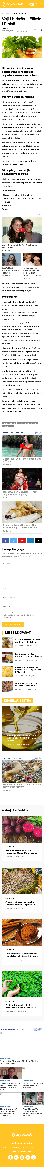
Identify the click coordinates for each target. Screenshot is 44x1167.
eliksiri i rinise (24, 423)
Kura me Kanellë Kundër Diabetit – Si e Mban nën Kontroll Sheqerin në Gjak (22, 955)
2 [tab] (37, 709)
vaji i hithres (8, 426)
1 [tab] (35, 709)
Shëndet (7, 14)
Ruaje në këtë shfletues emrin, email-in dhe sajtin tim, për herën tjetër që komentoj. (21, 615)
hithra (35, 423)
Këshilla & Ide (13, 731)
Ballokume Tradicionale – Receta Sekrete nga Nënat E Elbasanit (28, 670)
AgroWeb (5, 29)
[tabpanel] (22, 728)
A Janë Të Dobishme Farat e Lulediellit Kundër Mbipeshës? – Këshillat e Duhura (21, 903)
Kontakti (27, 1143)
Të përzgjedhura (20, 14)
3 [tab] (38, 709)
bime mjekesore (9, 423)
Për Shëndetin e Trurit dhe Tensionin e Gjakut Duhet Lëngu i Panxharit (22, 852)
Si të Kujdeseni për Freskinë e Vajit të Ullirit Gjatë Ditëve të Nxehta (21, 738)
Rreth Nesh (16, 1143)
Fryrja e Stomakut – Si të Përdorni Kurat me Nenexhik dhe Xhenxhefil (21, 1006)
